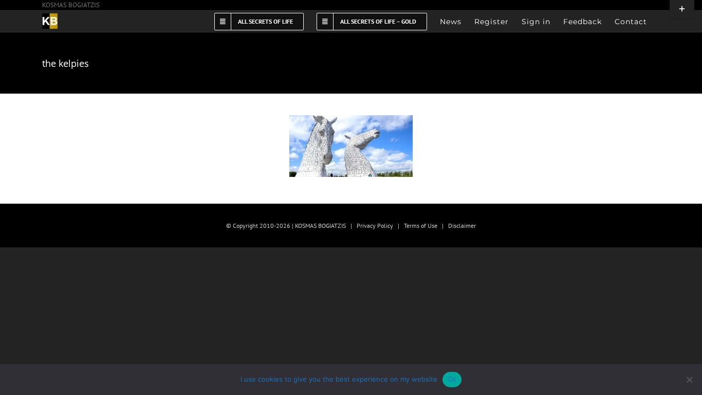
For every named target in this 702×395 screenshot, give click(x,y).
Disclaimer (462, 225)
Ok (452, 379)
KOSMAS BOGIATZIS (71, 5)
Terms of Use (420, 225)
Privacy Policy (375, 225)
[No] (689, 379)
